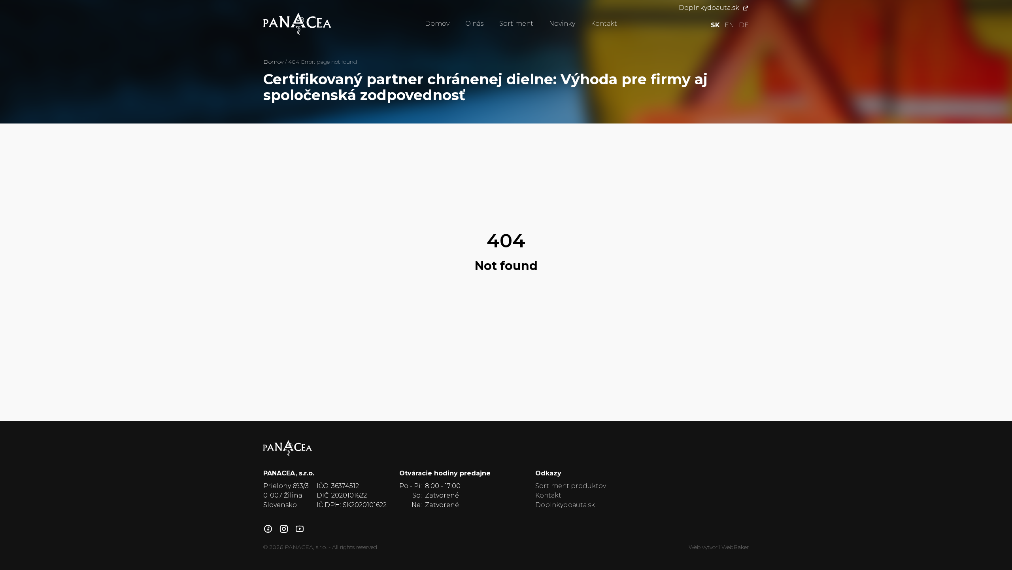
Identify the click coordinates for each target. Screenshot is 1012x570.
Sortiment (516, 23)
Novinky (562, 23)
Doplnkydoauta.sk (709, 7)
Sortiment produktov (570, 486)
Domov (437, 23)
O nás (474, 23)
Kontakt (604, 23)
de (744, 25)
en (729, 25)
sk (715, 25)
